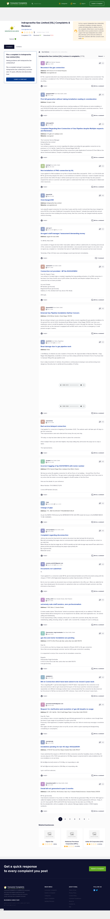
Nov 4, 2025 (58, 504)
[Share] (100, 63)
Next (89, 819)
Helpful (45, 86)
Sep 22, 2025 (59, 565)
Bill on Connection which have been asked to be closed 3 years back (67, 682)
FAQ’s (74, 3)
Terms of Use (72, 890)
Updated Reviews (49, 901)
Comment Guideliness (75, 898)
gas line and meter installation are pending (57, 638)
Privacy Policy (72, 893)
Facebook (94, 890)
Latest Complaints (49, 898)
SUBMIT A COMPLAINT (20, 79)
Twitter (97, 890)
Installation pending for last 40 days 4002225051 (60, 747)
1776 (29, 35)
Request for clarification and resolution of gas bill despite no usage (67, 709)
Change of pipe (47, 508)
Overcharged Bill (47, 200)
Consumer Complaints (51, 890)
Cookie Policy (73, 895)
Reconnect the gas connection (53, 68)
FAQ (70, 907)
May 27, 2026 (59, 230)
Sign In (83, 3)
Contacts (19, 47)
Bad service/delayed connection (53, 426)
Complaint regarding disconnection (54, 535)
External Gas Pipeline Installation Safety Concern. (60, 313)
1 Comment (100, 258)
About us (71, 901)
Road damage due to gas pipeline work (56, 346)
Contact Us (72, 904)
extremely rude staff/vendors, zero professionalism (61, 604)
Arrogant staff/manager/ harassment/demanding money (63, 233)
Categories (64, 3)
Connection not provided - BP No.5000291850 (59, 271)
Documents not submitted (51, 569)
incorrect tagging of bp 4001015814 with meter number (62, 466)
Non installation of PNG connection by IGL (57, 170)
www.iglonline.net (26, 29)
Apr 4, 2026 (57, 343)
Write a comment (99, 86)
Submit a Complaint (97, 3)
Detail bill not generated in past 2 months (57, 789)
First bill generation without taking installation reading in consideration (69, 99)
